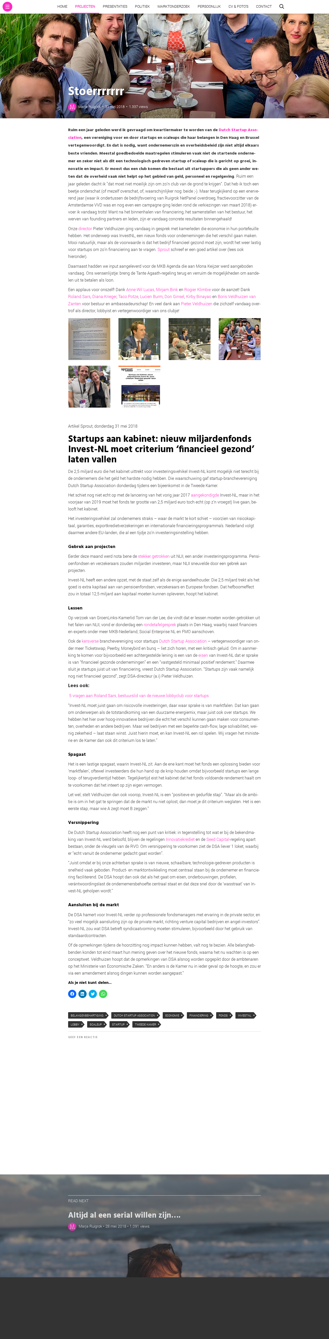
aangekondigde (205, 495)
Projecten (85, 6)
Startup (118, 1024)
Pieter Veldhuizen (196, 303)
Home (62, 6)
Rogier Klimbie (197, 289)
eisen (203, 655)
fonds (223, 1015)
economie (172, 1015)
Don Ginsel (174, 296)
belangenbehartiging (87, 1015)
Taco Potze (128, 296)
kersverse (90, 641)
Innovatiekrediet (180, 839)
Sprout (164, 249)
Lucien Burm (151, 296)
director (85, 228)
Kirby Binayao (198, 296)
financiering (198, 1015)
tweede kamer (145, 1024)
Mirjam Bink (167, 289)
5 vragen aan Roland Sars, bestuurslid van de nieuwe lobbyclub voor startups (139, 695)
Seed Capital (217, 839)
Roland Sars (79, 296)
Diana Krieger (104, 296)
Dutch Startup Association (183, 641)
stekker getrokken (154, 556)
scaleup (96, 1024)
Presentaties (115, 6)
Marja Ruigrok (89, 106)
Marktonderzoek (174, 6)
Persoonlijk (209, 6)
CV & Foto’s (238, 6)
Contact (264, 6)
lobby (75, 1024)
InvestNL (244, 1015)
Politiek (142, 6)
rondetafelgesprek (160, 624)
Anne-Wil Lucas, (140, 289)
